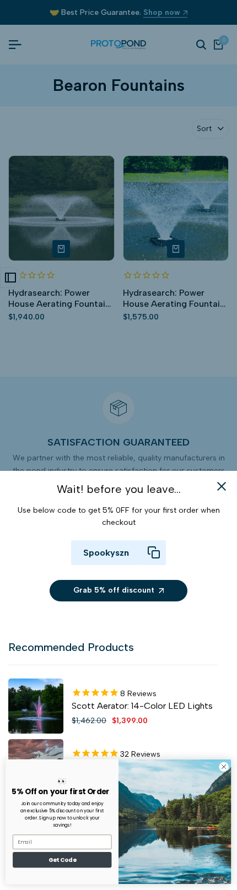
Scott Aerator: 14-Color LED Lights (142, 706)
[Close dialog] (224, 767)
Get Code (62, 860)
